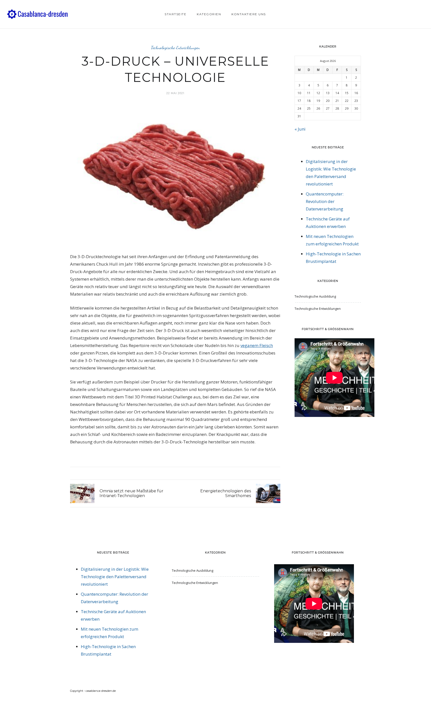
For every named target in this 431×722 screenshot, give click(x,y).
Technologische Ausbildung (315, 296)
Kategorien (209, 14)
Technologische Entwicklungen (175, 47)
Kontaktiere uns (248, 14)
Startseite (175, 14)
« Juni (300, 129)
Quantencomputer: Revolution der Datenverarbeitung (324, 201)
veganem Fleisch (256, 345)
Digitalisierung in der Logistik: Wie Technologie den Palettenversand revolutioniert (115, 576)
